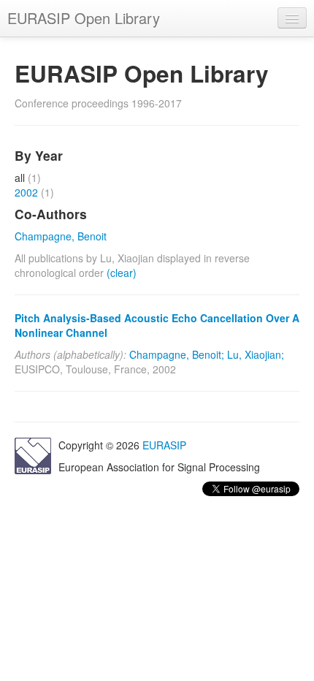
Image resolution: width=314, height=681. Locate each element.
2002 (26, 192)
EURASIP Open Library (83, 17)
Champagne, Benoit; (176, 354)
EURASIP (164, 445)
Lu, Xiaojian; (255, 354)
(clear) (122, 272)
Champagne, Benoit (61, 236)
